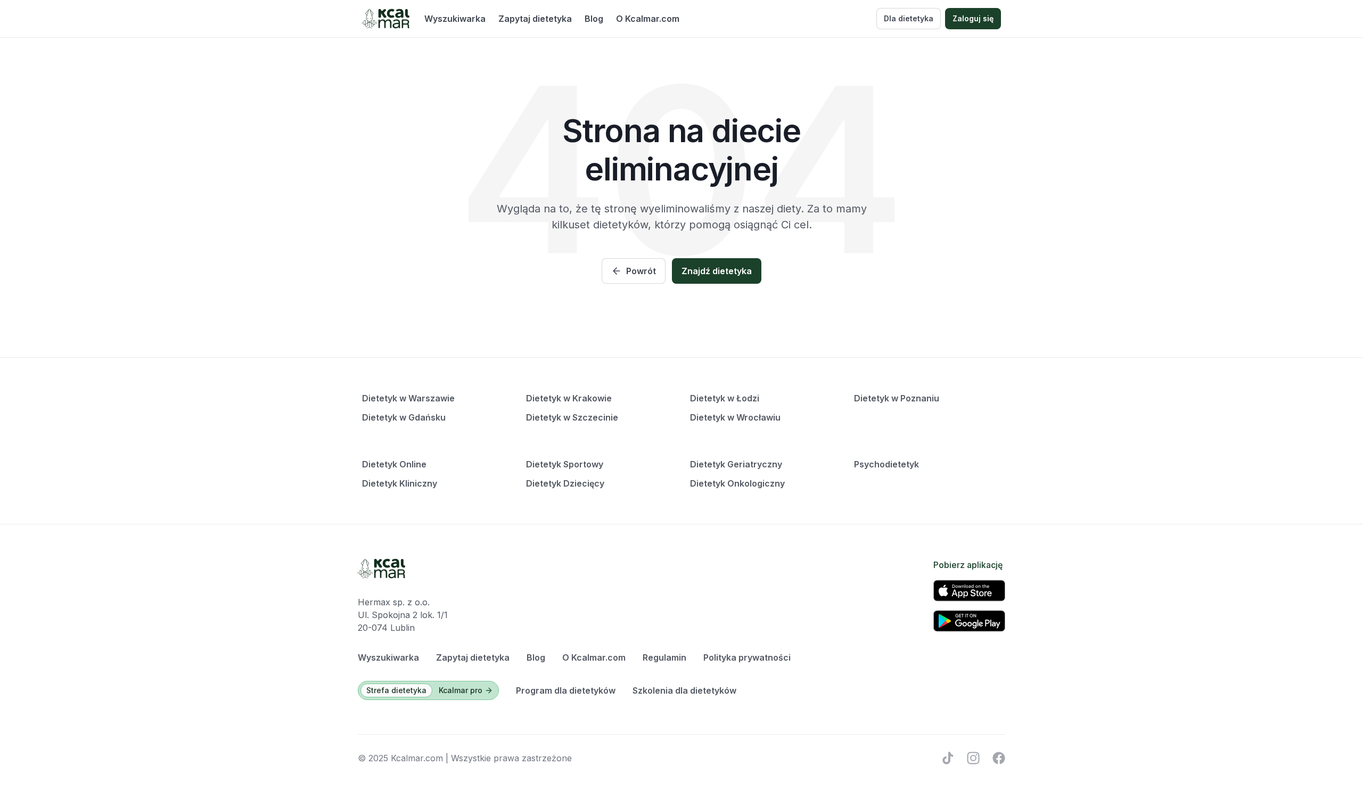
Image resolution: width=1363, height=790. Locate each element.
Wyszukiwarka (455, 18)
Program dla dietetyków (565, 690)
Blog (594, 18)
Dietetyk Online (394, 464)
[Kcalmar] (385, 19)
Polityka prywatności (747, 657)
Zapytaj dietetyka (535, 18)
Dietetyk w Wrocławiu (735, 417)
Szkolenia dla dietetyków (684, 690)
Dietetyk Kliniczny (399, 483)
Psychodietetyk (886, 464)
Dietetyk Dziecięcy (565, 483)
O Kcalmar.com (647, 18)
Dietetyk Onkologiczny (737, 483)
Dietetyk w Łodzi (724, 398)
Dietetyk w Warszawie (408, 398)
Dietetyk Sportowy (564, 464)
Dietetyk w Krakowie (569, 398)
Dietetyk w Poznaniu (896, 398)
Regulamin (664, 657)
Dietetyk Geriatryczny (736, 464)
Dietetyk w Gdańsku (404, 417)
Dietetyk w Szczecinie (572, 417)
